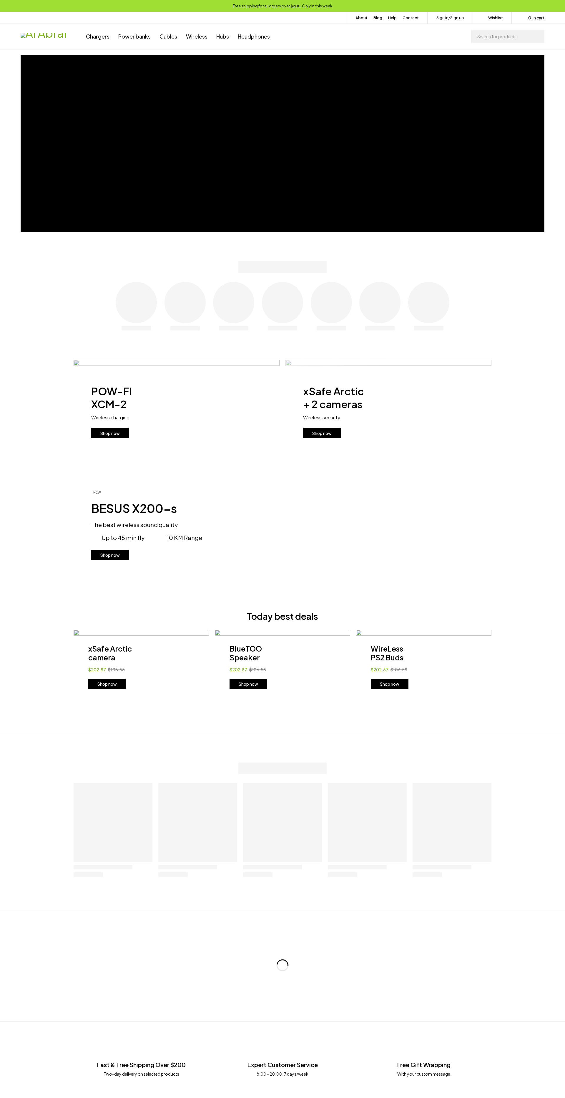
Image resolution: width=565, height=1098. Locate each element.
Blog (377, 17)
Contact (411, 17)
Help (392, 17)
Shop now (110, 433)
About (361, 17)
